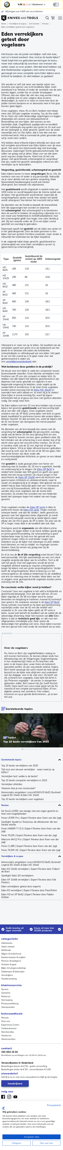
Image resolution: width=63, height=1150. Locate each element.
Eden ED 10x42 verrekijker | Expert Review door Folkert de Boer (30, 870)
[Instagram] (9, 1097)
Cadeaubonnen (9, 1028)
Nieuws (5, 1017)
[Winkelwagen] (52, 18)
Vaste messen (8, 946)
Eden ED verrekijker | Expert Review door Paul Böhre (29, 890)
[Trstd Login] (58, 4)
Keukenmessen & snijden (13, 957)
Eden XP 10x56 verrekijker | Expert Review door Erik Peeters (28, 881)
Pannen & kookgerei (11, 960)
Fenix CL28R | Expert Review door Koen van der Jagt (29, 846)
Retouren (5, 996)
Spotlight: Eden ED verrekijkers (17, 875)
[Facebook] (3, 1097)
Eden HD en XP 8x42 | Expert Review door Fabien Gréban (27, 896)
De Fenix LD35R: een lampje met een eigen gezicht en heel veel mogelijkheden (29, 812)
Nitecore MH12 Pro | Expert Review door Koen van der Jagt (30, 841)
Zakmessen (6, 943)
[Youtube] (15, 1097)
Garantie (5, 992)
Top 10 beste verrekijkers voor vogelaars (22, 799)
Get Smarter (34, 24)
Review (45, 24)
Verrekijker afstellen (11, 784)
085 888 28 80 (9, 1052)
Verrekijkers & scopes (17, 24)
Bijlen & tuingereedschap (13, 968)
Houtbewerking (9, 978)
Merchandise (7, 1032)
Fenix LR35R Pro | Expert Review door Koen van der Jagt (31, 818)
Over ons (5, 1021)
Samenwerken (8, 1039)
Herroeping (6, 1000)
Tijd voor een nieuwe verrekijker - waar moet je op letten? (27, 771)
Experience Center (10, 1024)
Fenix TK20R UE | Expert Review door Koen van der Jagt (30, 850)
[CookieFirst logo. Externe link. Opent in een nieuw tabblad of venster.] (3, 1108)
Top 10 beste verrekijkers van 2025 (19, 765)
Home (3, 24)
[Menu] (60, 18)
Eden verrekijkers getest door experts (21, 886)
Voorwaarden (8, 1007)
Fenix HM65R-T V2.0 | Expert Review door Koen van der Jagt (30, 830)
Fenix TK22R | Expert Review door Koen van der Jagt (29, 835)
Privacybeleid (54, 1105)
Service (4, 989)
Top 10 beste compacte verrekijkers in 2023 (24, 780)
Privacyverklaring (10, 1003)
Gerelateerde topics (11, 759)
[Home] (19, 17)
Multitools (6, 950)
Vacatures (6, 1035)
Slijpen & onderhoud (11, 953)
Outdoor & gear (8, 964)
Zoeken (47, 18)
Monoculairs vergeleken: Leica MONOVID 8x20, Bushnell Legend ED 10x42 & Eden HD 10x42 (30, 794)
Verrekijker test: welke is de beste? (19, 776)
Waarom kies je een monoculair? (18, 788)
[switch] (56, 4)
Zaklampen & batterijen (13, 971)
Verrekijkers (7, 975)
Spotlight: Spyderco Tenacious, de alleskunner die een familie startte (29, 823)
